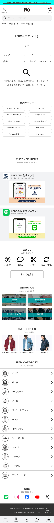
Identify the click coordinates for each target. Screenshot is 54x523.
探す (27, 521)
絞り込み (48, 512)
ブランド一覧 (13, 24)
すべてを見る (27, 274)
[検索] (5, 18)
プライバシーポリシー (15, 508)
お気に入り (38, 521)
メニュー (5, 521)
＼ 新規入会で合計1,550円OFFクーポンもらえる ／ (27, 3)
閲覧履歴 (16, 521)
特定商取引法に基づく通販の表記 (35, 508)
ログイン (4, 12)
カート (50, 12)
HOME (4, 24)
